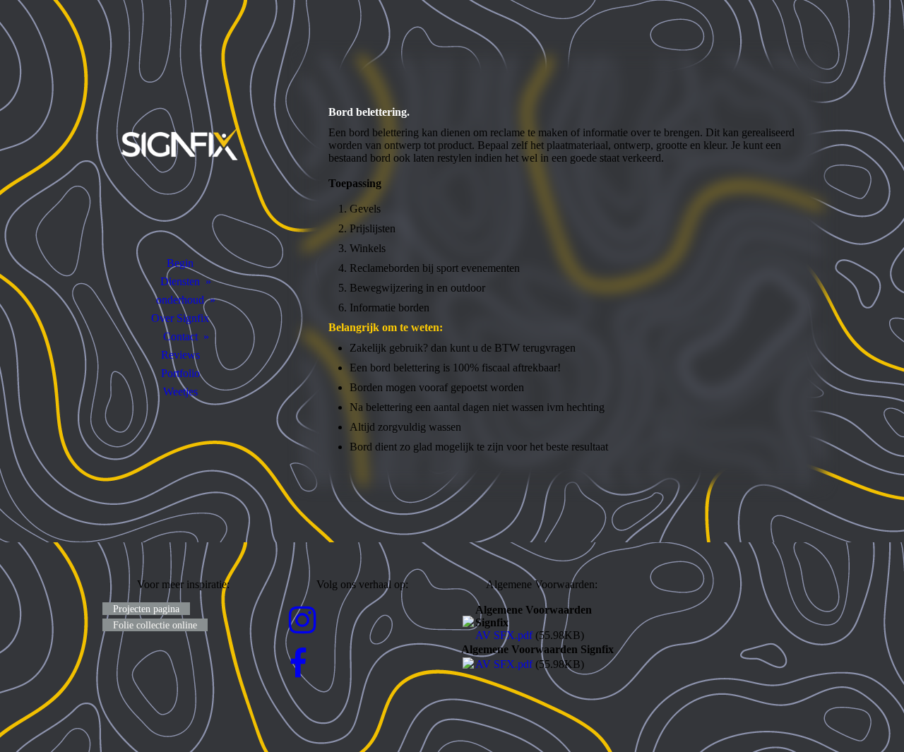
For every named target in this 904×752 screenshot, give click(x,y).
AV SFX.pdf (504, 635)
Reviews (180, 355)
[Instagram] (302, 620)
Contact (180, 336)
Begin (180, 263)
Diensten (180, 281)
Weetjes (180, 392)
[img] (180, 144)
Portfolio (180, 373)
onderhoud (180, 300)
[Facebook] (298, 664)
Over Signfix (180, 318)
